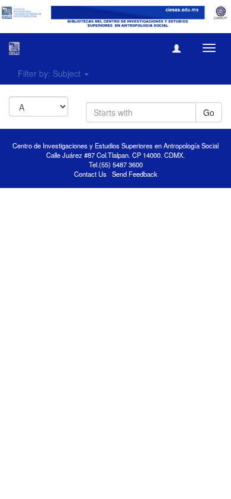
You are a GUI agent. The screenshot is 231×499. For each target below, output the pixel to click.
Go (208, 112)
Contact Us (90, 174)
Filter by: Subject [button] (50, 73)
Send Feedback (135, 174)
